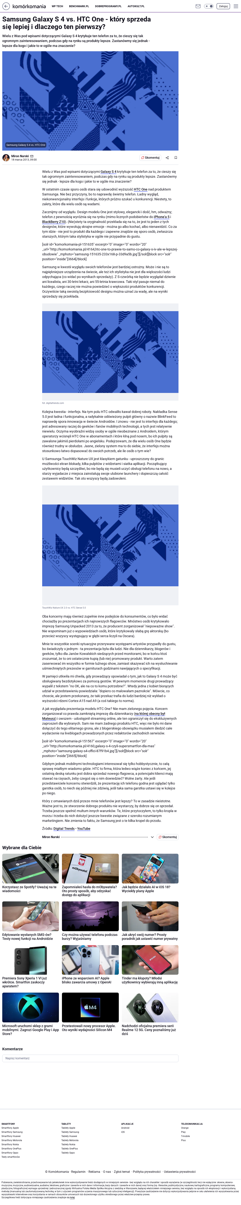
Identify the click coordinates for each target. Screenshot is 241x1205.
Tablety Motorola (70, 1140)
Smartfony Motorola (12, 1140)
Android (125, 1128)
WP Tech (57, 6)
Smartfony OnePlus (11, 1148)
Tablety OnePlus (69, 1148)
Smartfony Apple (10, 1128)
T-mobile (185, 1136)
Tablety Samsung (70, 1132)
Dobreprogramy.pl (108, 6)
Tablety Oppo (68, 1152)
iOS (123, 1132)
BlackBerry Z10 (53, 222)
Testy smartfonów (11, 1157)
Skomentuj (152, 157)
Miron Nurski (20, 156)
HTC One (140, 189)
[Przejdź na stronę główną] (6, 9)
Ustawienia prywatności (179, 1172)
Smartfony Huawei (11, 1136)
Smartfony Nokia (10, 1144)
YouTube (83, 829)
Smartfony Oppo (10, 1152)
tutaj (72, 1197)
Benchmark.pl (79, 6)
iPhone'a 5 (161, 217)
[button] (209, 6)
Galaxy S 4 (108, 172)
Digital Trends (64, 829)
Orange (184, 1128)
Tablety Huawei (69, 1136)
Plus (183, 1140)
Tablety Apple (68, 1128)
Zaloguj (223, 6)
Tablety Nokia (68, 1144)
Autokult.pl (136, 6)
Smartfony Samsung (12, 1132)
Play (183, 1132)
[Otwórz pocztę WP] (198, 6)
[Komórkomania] (32, 6)
